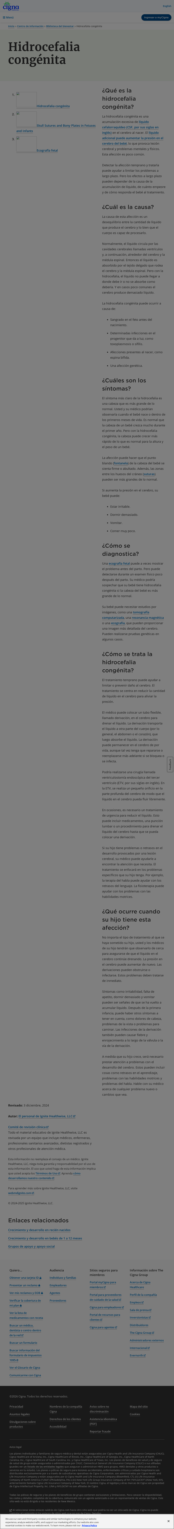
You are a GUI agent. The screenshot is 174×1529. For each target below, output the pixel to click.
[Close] (168, 1521)
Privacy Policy (89, 1525)
